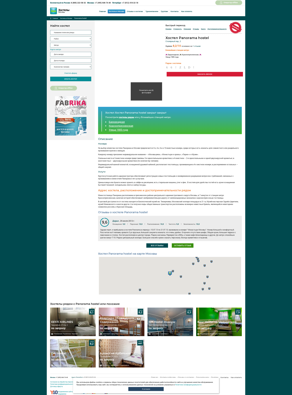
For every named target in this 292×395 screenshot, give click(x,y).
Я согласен (146, 389)
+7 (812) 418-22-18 (125, 2)
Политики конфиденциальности (188, 384)
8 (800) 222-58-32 (68, 2)
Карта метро (55, 49)
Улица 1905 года (118, 129)
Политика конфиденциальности (62, 384)
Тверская (74, 334)
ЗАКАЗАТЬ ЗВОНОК (204, 74)
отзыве (197, 46)
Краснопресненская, (190, 54)
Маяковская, (58, 334)
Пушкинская (222, 334)
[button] (170, 273)
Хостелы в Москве (116, 11)
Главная (102, 11)
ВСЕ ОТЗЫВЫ (157, 245)
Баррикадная (117, 121)
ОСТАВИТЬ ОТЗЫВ (182, 245)
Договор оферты (56, 386)
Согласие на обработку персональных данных (67, 382)
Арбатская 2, (116, 334)
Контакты (175, 11)
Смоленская (124, 334)
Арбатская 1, (107, 334)
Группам (164, 11)
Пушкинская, (67, 334)
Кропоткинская (77, 365)
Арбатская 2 (164, 334)
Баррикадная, (173, 54)
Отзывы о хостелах (135, 11)
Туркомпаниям (152, 11)
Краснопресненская (121, 125)
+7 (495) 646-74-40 (99, 2)
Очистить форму (70, 73)
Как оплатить (186, 11)
